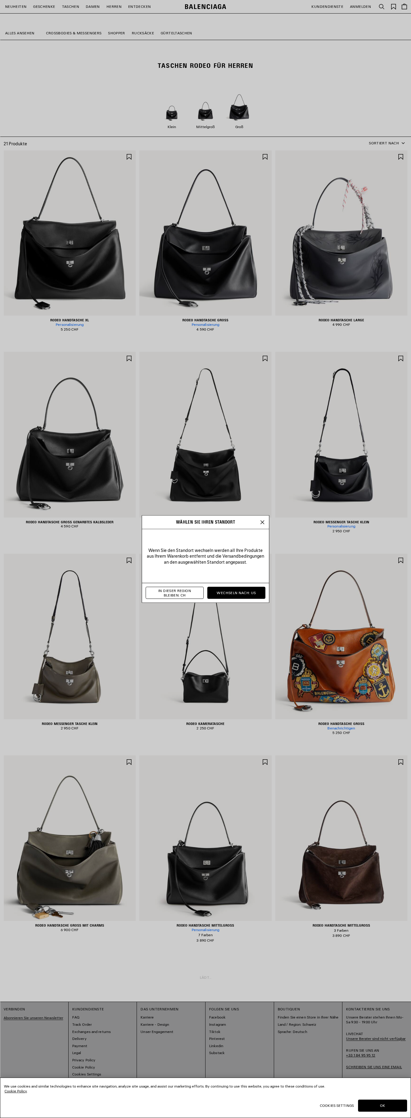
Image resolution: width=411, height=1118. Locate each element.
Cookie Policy (16, 1091)
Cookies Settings (337, 1105)
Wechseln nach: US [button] (236, 592)
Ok (382, 1105)
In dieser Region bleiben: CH (174, 592)
